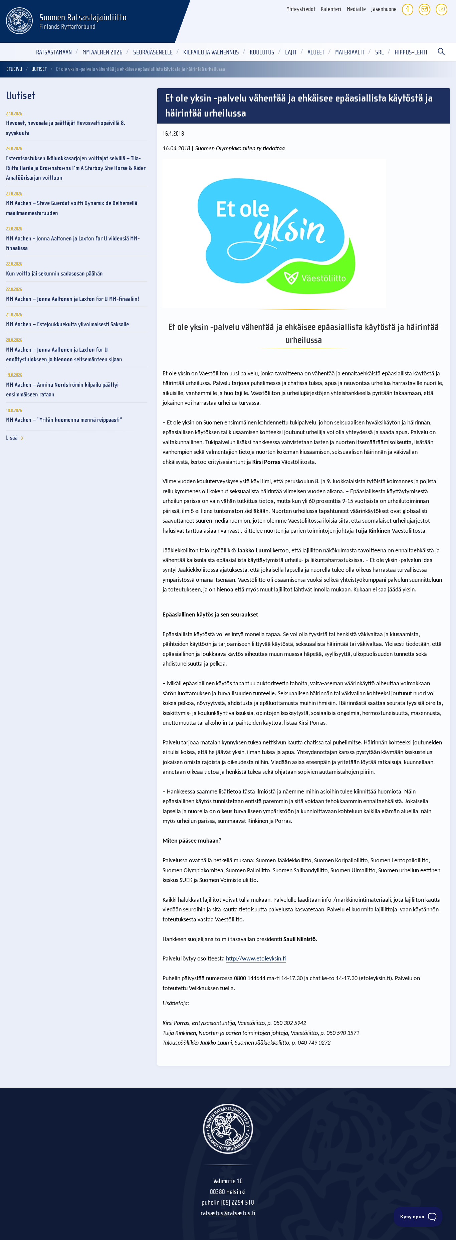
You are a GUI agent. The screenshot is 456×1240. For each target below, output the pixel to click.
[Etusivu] (19, 20)
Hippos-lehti (411, 52)
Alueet (315, 52)
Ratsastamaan (54, 52)
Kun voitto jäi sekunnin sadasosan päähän (54, 273)
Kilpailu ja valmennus (211, 52)
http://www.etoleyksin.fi (256, 959)
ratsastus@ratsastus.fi (228, 1213)
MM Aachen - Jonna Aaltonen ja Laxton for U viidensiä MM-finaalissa (73, 243)
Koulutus (262, 52)
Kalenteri (331, 9)
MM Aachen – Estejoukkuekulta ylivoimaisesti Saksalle (67, 324)
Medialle (356, 9)
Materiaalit (350, 52)
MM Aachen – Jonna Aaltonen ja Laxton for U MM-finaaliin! (72, 299)
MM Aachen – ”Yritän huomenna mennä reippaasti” (64, 419)
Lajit (291, 52)
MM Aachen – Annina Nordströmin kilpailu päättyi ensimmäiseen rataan (62, 389)
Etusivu (14, 69)
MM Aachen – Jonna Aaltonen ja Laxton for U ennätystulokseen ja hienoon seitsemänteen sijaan (64, 354)
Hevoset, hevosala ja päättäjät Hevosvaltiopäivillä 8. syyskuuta (65, 128)
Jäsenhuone (384, 9)
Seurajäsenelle (153, 52)
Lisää (12, 437)
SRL (379, 52)
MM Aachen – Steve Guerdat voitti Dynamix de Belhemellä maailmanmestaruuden (71, 208)
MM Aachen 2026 (102, 52)
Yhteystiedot (301, 9)
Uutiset (39, 69)
